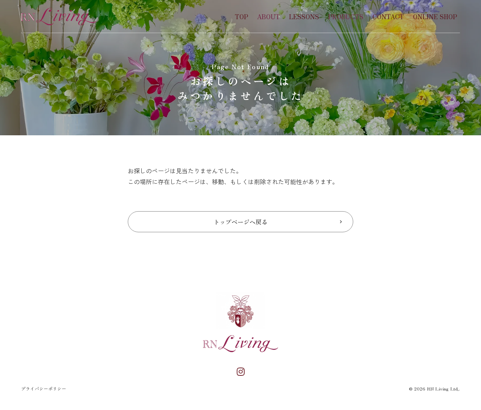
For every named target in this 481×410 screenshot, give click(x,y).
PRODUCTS (345, 16)
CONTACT (388, 16)
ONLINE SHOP (435, 16)
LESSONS (304, 16)
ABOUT (268, 16)
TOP (241, 16)
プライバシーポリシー (43, 389)
